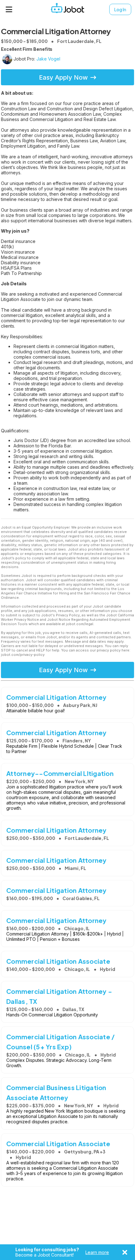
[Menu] (9, 9)
